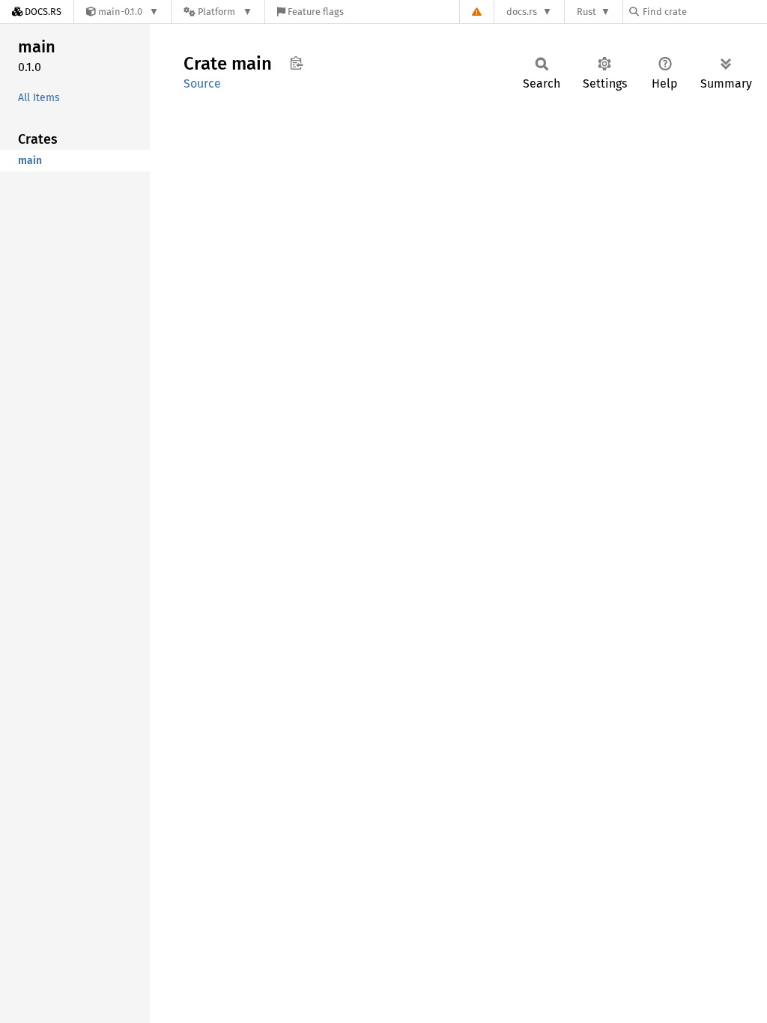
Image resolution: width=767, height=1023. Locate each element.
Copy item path (296, 63)
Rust (586, 11)
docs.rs (521, 11)
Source (202, 83)
